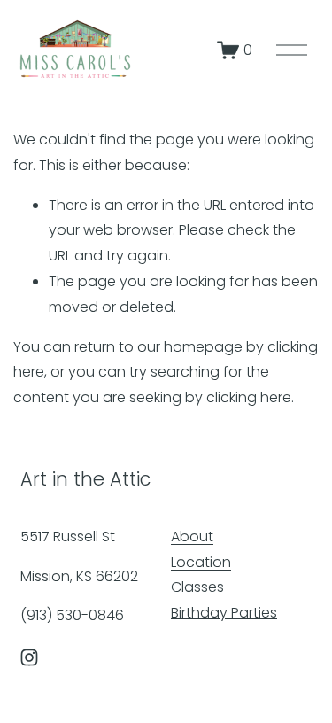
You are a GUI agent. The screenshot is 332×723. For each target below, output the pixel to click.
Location (201, 562)
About (192, 536)
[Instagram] (29, 657)
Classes (197, 587)
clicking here (248, 397)
